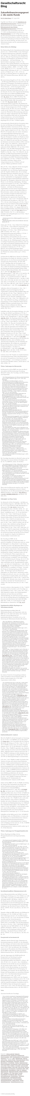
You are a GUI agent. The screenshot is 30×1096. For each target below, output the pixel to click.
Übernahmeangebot (5, 1077)
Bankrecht (17, 1054)
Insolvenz (27, 1067)
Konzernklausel (12, 1070)
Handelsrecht (14, 1055)
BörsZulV (22, 1061)
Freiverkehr (17, 1065)
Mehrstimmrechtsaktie (14, 1071)
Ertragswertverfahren (5, 1064)
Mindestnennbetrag (23, 1071)
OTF (10, 1073)
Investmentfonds (4, 1068)
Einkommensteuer (23, 1062)
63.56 (15, 102)
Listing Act (18, 1070)
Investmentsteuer (12, 1068)
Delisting (17, 1062)
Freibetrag (12, 1065)
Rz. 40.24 (19, 210)
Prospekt (20, 1073)
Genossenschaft (24, 1065)
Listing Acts (6, 741)
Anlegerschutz (4, 1060)
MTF (2, 1073)
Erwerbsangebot (14, 1064)
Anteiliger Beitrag (12, 1060)
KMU (24, 1068)
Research (20, 1074)
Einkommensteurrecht (5, 1055)
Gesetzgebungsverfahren (6, 1067)
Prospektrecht (11, 1074)
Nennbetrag (6, 1073)
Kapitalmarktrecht (17, 1057)
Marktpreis (24, 1070)
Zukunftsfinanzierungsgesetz (17, 1082)
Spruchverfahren (25, 1057)
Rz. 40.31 (6, 97)
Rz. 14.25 (22, 602)
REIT (16, 1074)
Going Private (21, 1067)
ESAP (19, 1064)
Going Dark (14, 1067)
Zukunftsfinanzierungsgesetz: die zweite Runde (15, 13)
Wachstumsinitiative (6, 33)
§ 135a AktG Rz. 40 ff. (23, 713)
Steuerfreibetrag (14, 1076)
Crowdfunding (11, 1062)
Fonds (8, 1065)
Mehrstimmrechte (4, 1071)
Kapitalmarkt (19, 1068)
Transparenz (21, 1076)
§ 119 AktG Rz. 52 (23, 285)
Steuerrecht (3, 1058)
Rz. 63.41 (23, 205)
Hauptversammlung (5, 1057)
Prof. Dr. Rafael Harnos (6, 18)
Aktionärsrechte (18, 1058)
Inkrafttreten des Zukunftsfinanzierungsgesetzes (13, 22)
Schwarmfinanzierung (5, 1076)
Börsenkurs (3, 1061)
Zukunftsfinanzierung (5, 1082)
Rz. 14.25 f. (14, 507)
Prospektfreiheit (4, 1074)
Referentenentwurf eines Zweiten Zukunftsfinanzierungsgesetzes (9, 27)
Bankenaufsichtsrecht (21, 1060)
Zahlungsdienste (15, 1080)
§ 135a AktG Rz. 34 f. (21, 695)
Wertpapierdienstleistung (6, 1080)
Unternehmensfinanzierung (7, 1079)
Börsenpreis (16, 1061)
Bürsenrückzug (4, 1062)
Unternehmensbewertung (15, 1077)
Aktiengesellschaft (10, 1054)
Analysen (25, 1058)
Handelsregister (20, 1055)
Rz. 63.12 (10, 102)
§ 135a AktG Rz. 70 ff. (13, 729)
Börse (27, 1060)
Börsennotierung (10, 1061)
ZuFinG (21, 1080)
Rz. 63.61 (13, 271)
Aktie (13, 1058)
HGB (11, 1057)
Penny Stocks (15, 1073)
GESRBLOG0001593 (12, 494)
